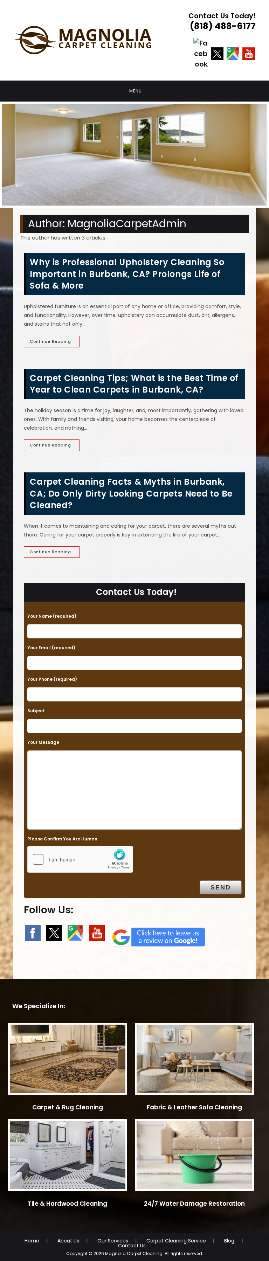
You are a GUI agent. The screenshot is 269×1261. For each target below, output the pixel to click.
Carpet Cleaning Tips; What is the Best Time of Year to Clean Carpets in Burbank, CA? (134, 384)
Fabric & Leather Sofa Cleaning (194, 1107)
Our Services (112, 1240)
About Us (68, 1240)
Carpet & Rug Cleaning (67, 1107)
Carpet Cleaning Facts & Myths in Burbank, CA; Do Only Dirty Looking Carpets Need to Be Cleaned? (131, 493)
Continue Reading (55, 342)
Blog (229, 1240)
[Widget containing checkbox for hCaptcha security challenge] (80, 859)
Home (32, 1240)
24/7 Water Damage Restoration (194, 1203)
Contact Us (132, 1245)
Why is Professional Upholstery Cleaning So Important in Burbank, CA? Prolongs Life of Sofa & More (127, 273)
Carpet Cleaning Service (176, 1240)
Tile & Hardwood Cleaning (67, 1203)
